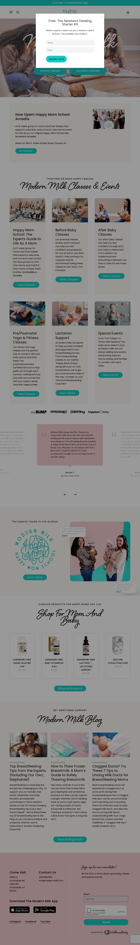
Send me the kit (56, 59)
